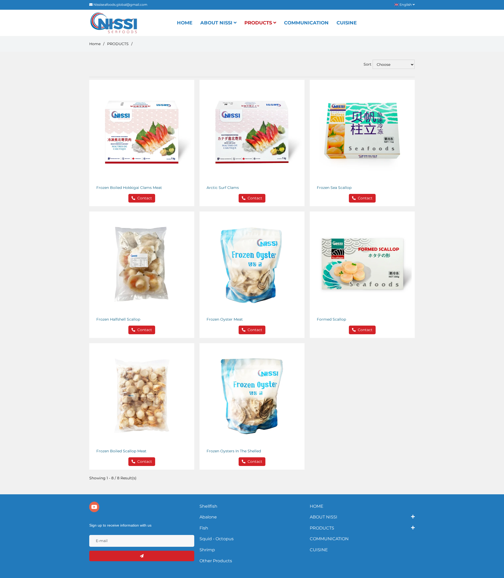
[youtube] (94, 507)
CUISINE (347, 23)
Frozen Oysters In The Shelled (234, 451)
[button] (405, 5)
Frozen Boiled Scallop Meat (121, 451)
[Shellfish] (113, 23)
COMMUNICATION (306, 23)
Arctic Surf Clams (223, 187)
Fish (204, 528)
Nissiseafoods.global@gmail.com (120, 5)
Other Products (216, 560)
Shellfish (208, 506)
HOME (184, 23)
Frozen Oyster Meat (225, 319)
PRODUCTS (258, 23)
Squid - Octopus (217, 538)
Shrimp (207, 549)
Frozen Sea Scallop (334, 187)
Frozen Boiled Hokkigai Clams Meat (129, 187)
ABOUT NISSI (217, 23)
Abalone (208, 517)
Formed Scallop (331, 319)
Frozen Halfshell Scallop (118, 319)
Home (95, 43)
